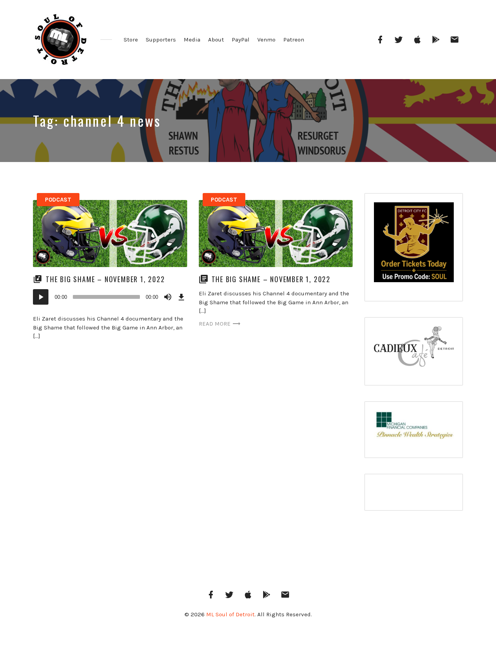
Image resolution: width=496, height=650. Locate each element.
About (216, 39)
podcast (58, 199)
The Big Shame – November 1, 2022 (105, 279)
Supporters (161, 39)
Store (131, 39)
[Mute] (168, 297)
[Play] (40, 297)
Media (192, 39)
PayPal (241, 39)
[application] (110, 297)
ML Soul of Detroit (230, 614)
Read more (215, 323)
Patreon (293, 39)
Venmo (266, 39)
